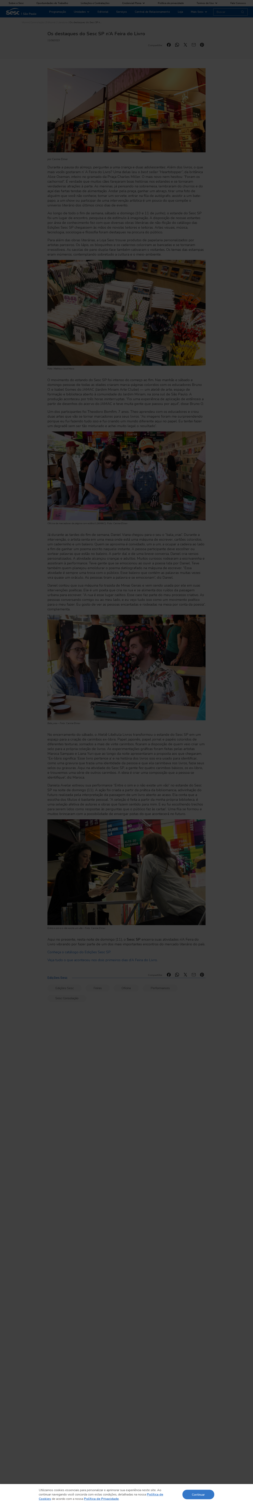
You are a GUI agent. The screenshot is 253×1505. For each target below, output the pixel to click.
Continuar (198, 1494)
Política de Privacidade (101, 1499)
